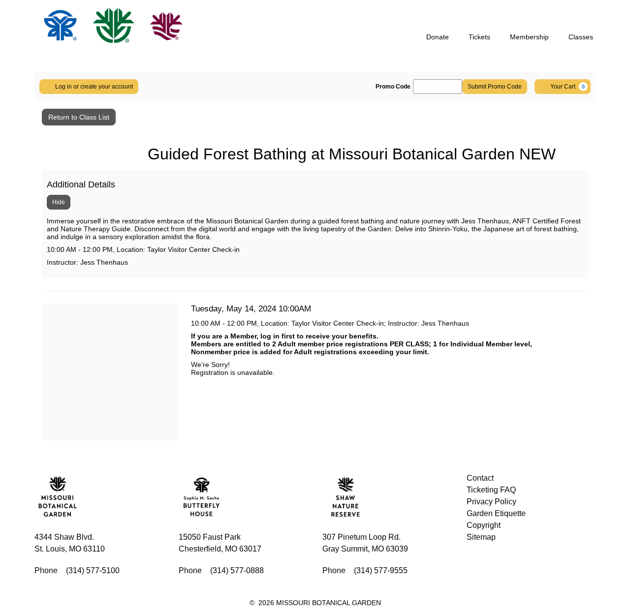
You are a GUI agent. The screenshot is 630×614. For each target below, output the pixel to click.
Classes (580, 37)
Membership (529, 37)
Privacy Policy (491, 501)
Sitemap (481, 537)
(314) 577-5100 (93, 570)
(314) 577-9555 (381, 570)
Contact (480, 478)
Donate (437, 37)
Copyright (484, 525)
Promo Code (393, 87)
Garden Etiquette (496, 513)
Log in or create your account (94, 86)
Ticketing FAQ (491, 490)
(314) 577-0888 (237, 570)
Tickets (479, 37)
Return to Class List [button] (78, 117)
